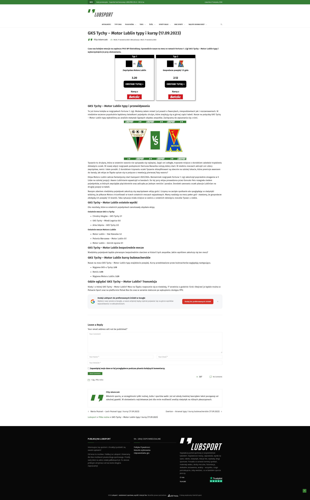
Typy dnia (118, 24)
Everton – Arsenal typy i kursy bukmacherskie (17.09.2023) (193, 411)
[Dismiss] (218, 301)
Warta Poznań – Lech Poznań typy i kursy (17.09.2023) (114, 411)
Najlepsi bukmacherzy (197, 24)
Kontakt (183, 481)
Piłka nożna (129, 24)
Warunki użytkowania (142, 450)
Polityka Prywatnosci (142, 447)
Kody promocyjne (102, 2)
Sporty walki (163, 24)
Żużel (151, 24)
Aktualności (106, 24)
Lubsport (92, 417)
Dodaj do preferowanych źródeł (198, 301)
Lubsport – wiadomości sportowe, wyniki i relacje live (129, 495)
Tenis (141, 24)
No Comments (217, 377)
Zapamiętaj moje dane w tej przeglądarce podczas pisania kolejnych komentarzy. (127, 368)
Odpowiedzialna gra (141, 453)
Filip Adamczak (113, 392)
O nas (182, 477)
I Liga (93, 380)
